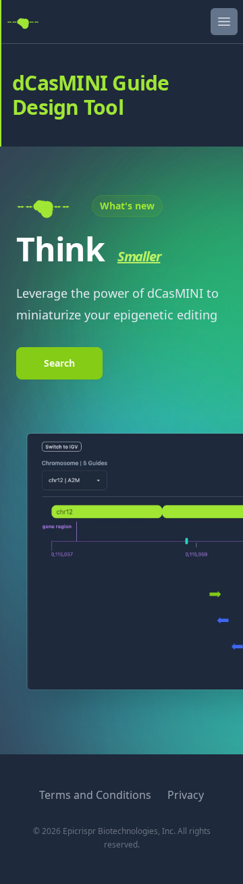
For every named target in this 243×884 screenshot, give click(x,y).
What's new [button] (127, 205)
